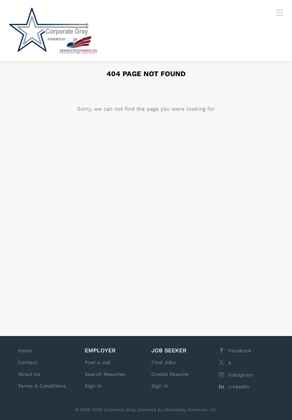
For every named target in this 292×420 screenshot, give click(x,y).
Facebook (239, 350)
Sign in (93, 386)
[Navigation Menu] (279, 12)
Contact (27, 362)
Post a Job (98, 362)
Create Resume (170, 374)
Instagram (240, 375)
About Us (29, 374)
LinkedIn (238, 386)
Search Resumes (105, 374)
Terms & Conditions (42, 386)
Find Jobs (163, 362)
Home (25, 350)
